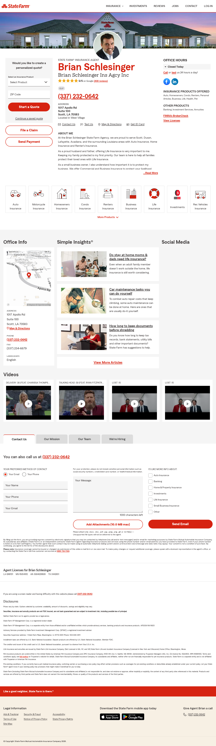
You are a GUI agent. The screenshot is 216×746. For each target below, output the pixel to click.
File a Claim (29, 130)
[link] (16, 6)
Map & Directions (19, 328)
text (174, 72)
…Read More (150, 173)
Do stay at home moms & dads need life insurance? (128, 257)
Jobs (175, 6)
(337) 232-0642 (78, 96)
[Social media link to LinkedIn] (174, 81)
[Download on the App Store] (110, 716)
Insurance (113, 6)
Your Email (14, 474)
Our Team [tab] (84, 439)
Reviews (159, 6)
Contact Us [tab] (19, 439)
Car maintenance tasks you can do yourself (129, 291)
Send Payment (29, 141)
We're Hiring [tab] (117, 439)
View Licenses (171, 120)
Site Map (7, 724)
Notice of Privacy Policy (35, 719)
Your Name (11, 485)
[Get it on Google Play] (133, 716)
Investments (138, 6)
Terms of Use (9, 719)
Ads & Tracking (10, 714)
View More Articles (108, 362)
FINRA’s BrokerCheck (175, 115)
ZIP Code (15, 94)
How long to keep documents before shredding (131, 328)
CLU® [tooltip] (61, 88)
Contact (191, 6)
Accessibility (59, 714)
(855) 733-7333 (63, 551)
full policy (24, 657)
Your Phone (33, 474)
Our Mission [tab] (52, 439)
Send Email (180, 524)
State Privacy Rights (63, 719)
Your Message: (83, 480)
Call (165, 72)
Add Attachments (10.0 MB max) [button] (108, 524)
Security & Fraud (32, 714)
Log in (208, 6)
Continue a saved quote (29, 118)
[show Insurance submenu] (122, 6)
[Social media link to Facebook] (166, 81)
